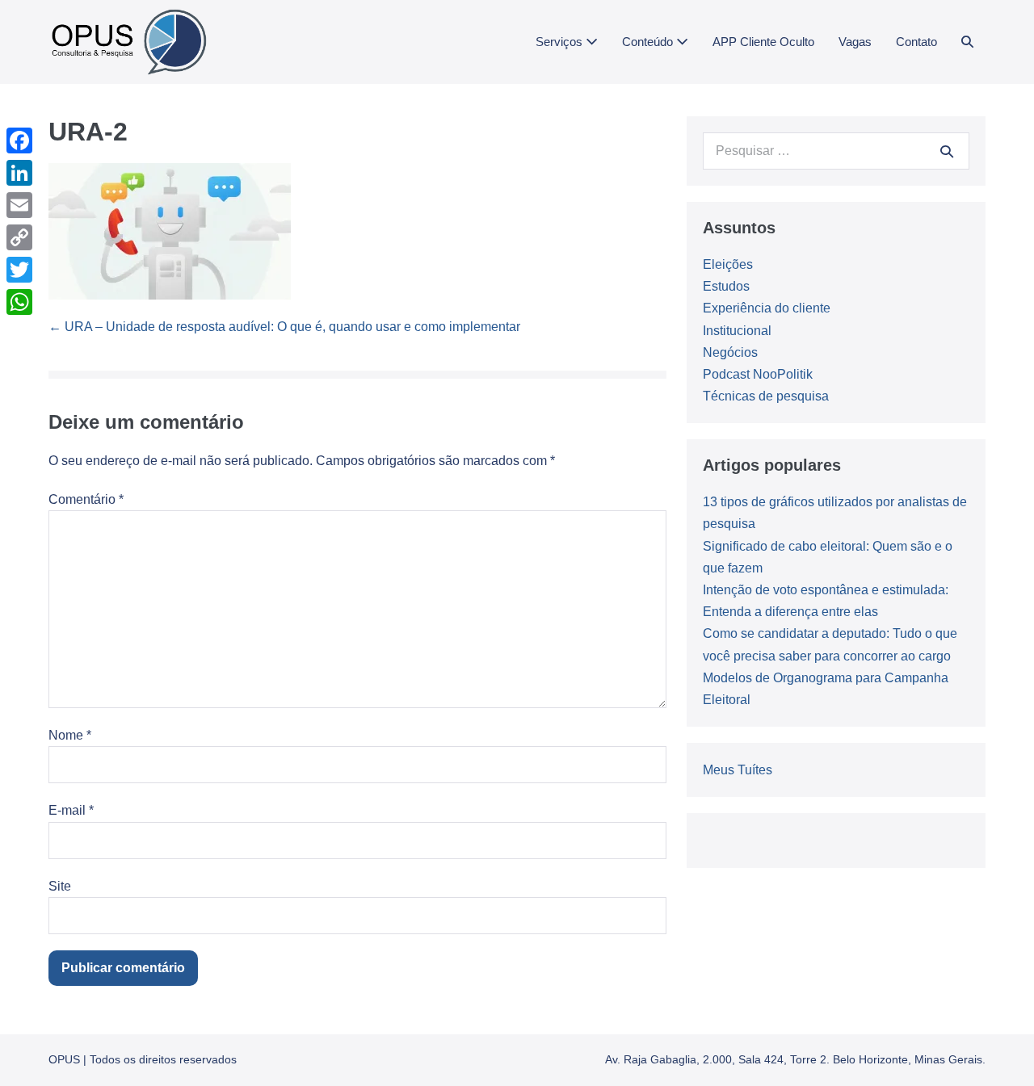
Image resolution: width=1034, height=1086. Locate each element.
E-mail (71, 810)
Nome (69, 735)
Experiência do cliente (766, 308)
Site (59, 886)
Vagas (855, 41)
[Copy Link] (19, 237)
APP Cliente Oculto (763, 41)
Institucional (737, 331)
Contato (916, 41)
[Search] (946, 151)
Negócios (730, 352)
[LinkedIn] (19, 173)
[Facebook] (19, 140)
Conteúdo (649, 41)
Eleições (728, 264)
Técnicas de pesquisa (766, 396)
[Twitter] (19, 270)
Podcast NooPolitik (758, 374)
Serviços (561, 41)
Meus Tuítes (737, 770)
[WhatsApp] (19, 302)
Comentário (86, 499)
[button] (967, 42)
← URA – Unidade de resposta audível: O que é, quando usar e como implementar (284, 326)
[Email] (19, 205)
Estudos (726, 286)
